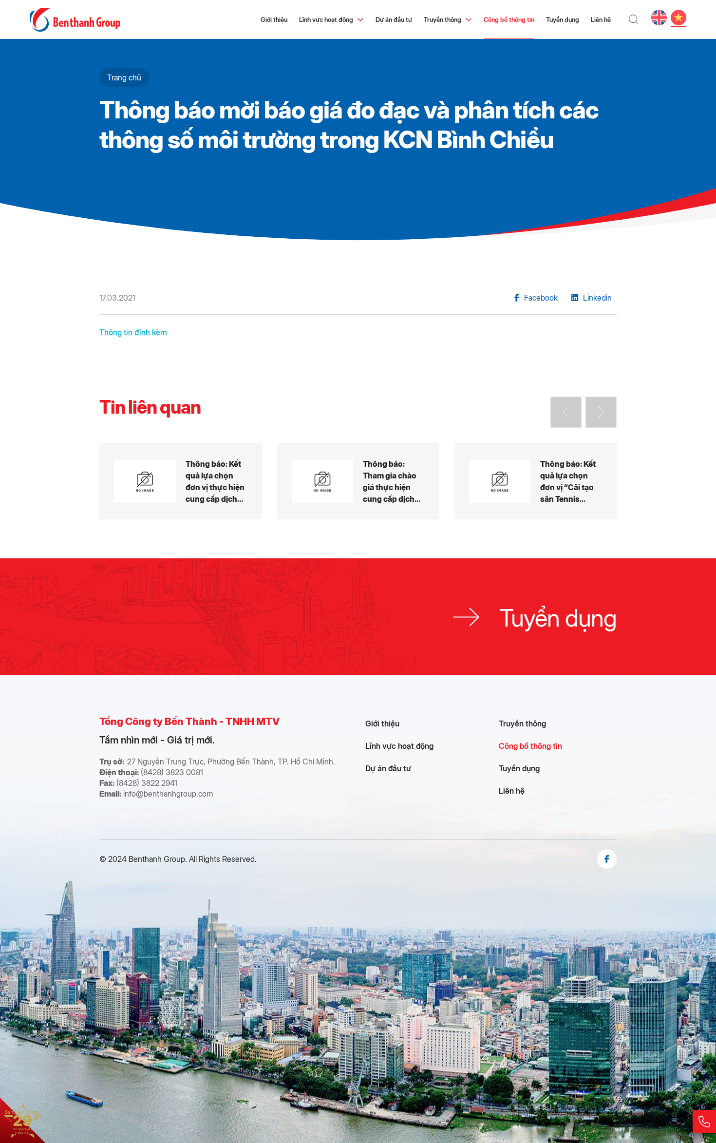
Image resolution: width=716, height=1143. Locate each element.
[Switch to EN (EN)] (659, 17)
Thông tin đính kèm (133, 332)
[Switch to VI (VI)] (678, 17)
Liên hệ (601, 19)
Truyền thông (442, 19)
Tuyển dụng (562, 19)
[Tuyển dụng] (358, 616)
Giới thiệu (274, 19)
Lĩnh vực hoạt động (326, 19)
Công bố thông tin (509, 19)
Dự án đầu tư (394, 19)
